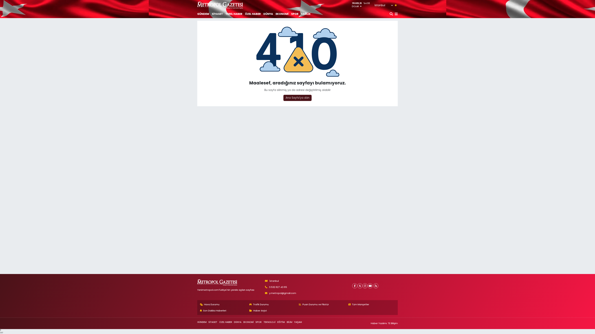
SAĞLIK (306, 14)
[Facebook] (354, 285)
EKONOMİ (282, 14)
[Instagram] (365, 285)
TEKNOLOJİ (269, 322)
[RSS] (375, 285)
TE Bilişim (393, 323)
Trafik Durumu (261, 304)
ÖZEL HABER (253, 14)
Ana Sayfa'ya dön (297, 98)
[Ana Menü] (396, 14)
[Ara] (392, 14)
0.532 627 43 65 (278, 287)
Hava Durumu (211, 304)
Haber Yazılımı (379, 323)
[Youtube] (370, 285)
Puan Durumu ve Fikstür (315, 304)
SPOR (294, 14)
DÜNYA (268, 14)
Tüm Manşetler (360, 304)
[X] (359, 285)
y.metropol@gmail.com (282, 293)
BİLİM (289, 322)
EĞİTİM (281, 322)
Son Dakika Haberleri (214, 310)
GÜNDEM (203, 14)
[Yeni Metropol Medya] (220, 5)
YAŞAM (298, 322)
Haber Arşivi (260, 310)
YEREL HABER (233, 14)
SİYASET (217, 14)
